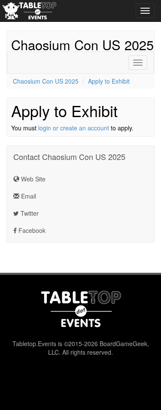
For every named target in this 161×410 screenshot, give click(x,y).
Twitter (29, 213)
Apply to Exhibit (109, 81)
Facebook (31, 230)
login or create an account (73, 128)
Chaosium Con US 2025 (82, 44)
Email (27, 196)
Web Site (32, 179)
